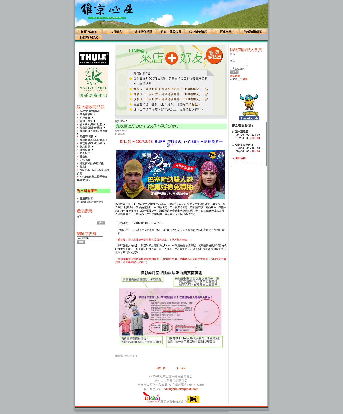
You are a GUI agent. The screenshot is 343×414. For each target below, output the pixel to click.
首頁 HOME (89, 31)
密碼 (232, 61)
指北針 (84, 166)
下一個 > (181, 368)
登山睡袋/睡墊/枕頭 (92, 127)
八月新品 (116, 31)
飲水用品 (86, 146)
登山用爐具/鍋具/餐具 (93, 139)
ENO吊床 (85, 159)
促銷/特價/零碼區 (89, 111)
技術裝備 (86, 149)
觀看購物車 (86, 198)
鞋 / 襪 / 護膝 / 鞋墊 (92, 124)
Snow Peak (89, 37)
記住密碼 (239, 68)
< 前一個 (160, 368)
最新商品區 (87, 114)
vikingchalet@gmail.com (181, 389)
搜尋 (79, 216)
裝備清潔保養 (253, 31)
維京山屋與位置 (171, 31)
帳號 (232, 54)
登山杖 (84, 156)
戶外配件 (86, 153)
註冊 (245, 79)
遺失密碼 (235, 75)
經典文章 (226, 31)
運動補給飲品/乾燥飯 (92, 163)
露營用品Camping (92, 143)
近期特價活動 (143, 31)
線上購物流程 (198, 31)
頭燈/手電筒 (87, 136)
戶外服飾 (86, 117)
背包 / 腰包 (87, 121)
